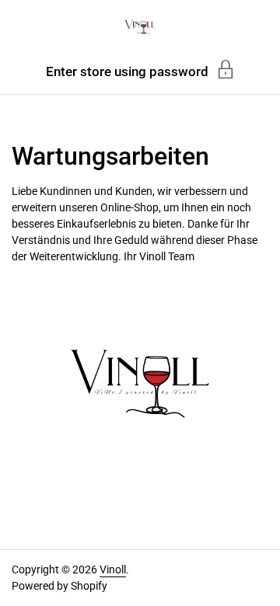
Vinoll (113, 569)
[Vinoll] (139, 27)
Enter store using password (127, 71)
